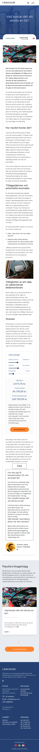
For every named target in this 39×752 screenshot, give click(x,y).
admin (26, 545)
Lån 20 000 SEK (25, 724)
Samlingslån (24, 695)
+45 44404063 (9, 696)
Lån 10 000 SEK (25, 722)
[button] (18, 642)
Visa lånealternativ (19, 429)
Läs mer (6, 631)
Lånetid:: (19, 365)
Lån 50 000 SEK (25, 726)
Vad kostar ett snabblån (9, 722)
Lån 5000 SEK (24, 720)
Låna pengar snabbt (8, 724)
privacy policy (23, 749)
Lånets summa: (19, 359)
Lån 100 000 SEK (25, 728)
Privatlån (23, 691)
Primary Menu (32, 2)
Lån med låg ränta (26, 693)
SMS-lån (5, 720)
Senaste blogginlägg (19, 649)
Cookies (14, 749)
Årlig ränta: (19, 371)
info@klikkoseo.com (13, 699)
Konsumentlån (25, 689)
